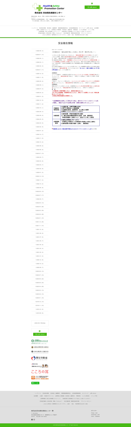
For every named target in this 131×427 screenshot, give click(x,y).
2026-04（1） (40, 62)
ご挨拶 (37, 29)
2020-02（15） (40, 294)
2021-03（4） (40, 248)
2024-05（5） (40, 119)
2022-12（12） (40, 176)
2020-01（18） (40, 298)
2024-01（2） (40, 130)
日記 (73, 34)
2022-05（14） (40, 203)
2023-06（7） (40, 157)
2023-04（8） (40, 161)
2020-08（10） (40, 271)
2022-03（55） (40, 210)
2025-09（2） (40, 81)
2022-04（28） (40, 206)
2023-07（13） (40, 153)
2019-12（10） (40, 301)
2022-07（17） (40, 195)
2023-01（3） (40, 172)
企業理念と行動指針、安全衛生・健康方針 (61, 29)
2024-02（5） (40, 127)
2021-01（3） (40, 256)
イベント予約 (91, 29)
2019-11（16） (40, 305)
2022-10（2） (40, 184)
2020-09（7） (40, 267)
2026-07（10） (40, 54)
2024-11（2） (40, 104)
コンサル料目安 (83, 29)
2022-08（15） (40, 191)
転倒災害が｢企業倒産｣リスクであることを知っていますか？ (76, 31)
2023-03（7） (40, 165)
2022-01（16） (40, 218)
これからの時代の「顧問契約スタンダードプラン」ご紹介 (56, 34)
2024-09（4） (40, 111)
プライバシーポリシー (86, 33)
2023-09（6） (40, 146)
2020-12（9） (40, 260)
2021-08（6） (40, 233)
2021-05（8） (40, 244)
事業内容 (75, 29)
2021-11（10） (40, 225)
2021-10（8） (40, 229)
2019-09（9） (40, 313)
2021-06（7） (40, 241)
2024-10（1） (40, 108)
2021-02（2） (40, 252)
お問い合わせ (90, 28)
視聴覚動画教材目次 (63, 28)
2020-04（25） (40, 286)
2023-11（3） (40, 138)
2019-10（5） (40, 309)
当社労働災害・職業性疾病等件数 (71, 33)
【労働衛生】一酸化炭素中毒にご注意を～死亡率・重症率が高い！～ (74, 52)
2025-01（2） (40, 96)
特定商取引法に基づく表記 (81, 34)
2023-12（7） (40, 134)
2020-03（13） (40, 290)
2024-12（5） (40, 100)
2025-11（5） (40, 77)
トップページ (35, 28)
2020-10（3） (40, 263)
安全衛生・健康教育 (52, 28)
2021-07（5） (40, 237)
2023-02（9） (40, 168)
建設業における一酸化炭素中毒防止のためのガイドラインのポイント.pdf (72, 129)
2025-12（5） (40, 73)
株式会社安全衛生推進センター (62, 425)
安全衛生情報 (42, 28)
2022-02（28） (40, 214)
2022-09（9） (40, 187)
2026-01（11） (40, 70)
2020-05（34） (40, 282)
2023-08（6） (40, 149)
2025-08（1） (40, 85)
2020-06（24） (40, 279)
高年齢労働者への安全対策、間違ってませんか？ (50, 33)
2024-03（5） (40, 123)
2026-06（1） (40, 58)
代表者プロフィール (45, 29)
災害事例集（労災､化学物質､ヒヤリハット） (50, 31)
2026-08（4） (40, 51)
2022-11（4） (40, 180)
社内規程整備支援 (73, 28)
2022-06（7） (40, 199)
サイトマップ (82, 28)
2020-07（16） (40, 275)
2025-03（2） (40, 92)
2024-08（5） (40, 115)
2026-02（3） (40, 66)
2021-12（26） (40, 222)
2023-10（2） (40, 142)
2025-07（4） (40, 89)
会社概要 (96, 28)
